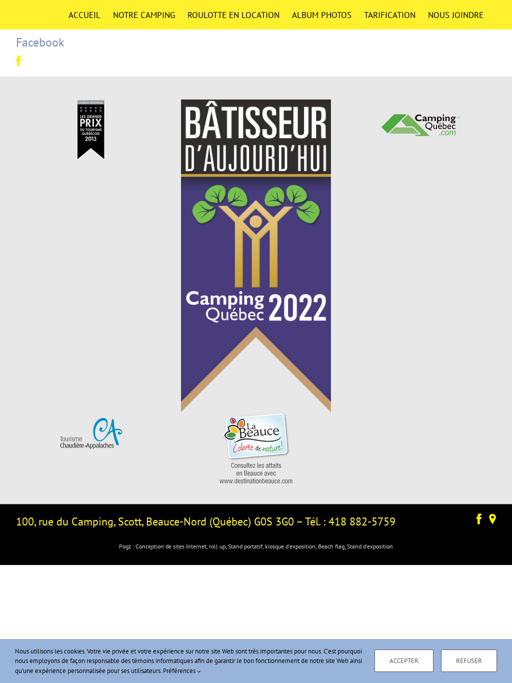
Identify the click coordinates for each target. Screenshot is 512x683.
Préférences (180, 670)
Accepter (404, 660)
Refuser (469, 660)
